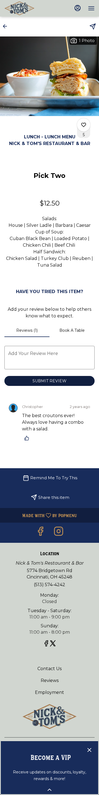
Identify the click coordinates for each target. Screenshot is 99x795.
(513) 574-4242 (49, 584)
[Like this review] (28, 438)
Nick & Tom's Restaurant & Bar (49, 716)
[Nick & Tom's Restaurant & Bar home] (29, 8)
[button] (6, 26)
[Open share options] (92, 26)
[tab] (27, 330)
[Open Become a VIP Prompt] (49, 789)
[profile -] (77, 8)
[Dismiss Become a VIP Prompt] (89, 750)
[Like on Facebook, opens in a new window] (40, 533)
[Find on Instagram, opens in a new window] (59, 533)
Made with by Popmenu (40, 515)
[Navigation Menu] (91, 8)
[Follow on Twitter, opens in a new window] (53, 644)
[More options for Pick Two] (83, 124)
